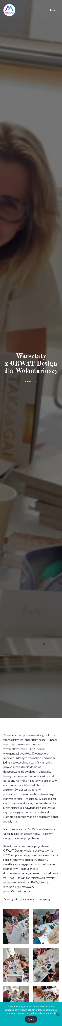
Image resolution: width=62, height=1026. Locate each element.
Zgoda (31, 1019)
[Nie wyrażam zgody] (58, 1014)
